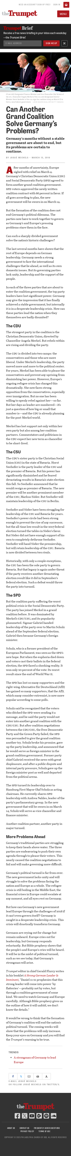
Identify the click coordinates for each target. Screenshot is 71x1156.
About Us (11, 1128)
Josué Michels (19, 157)
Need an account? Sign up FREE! (34, 4)
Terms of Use (44, 1131)
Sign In (56, 4)
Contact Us (24, 1128)
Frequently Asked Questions (47, 1128)
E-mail (22, 1081)
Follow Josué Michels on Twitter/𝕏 (36, 1084)
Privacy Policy (27, 1131)
